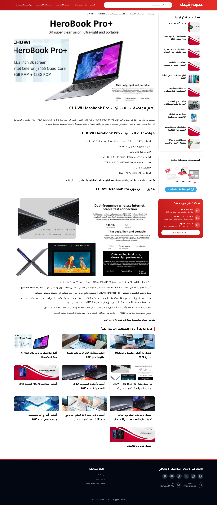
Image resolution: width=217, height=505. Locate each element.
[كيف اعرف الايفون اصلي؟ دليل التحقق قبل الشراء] (194, 53)
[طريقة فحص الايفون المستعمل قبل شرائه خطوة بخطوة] (194, 92)
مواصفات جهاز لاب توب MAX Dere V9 (122, 320)
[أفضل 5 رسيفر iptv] (194, 27)
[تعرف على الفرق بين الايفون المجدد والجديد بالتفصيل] (194, 66)
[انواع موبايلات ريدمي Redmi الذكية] (194, 79)
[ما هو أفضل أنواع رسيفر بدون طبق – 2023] (194, 40)
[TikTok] (179, 476)
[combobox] (136, 5)
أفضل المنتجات (63, 5)
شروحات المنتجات (44, 5)
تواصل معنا (101, 479)
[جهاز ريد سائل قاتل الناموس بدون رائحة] (194, 118)
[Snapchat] (165, 476)
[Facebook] (200, 476)
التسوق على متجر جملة (84, 5)
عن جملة (102, 475)
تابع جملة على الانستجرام (179, 189)
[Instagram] (193, 476)
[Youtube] (172, 476)
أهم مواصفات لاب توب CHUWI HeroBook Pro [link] (106, 14)
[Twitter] (186, 476)
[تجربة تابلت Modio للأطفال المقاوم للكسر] (194, 144)
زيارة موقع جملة (180, 233)
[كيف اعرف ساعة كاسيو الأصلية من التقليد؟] (194, 131)
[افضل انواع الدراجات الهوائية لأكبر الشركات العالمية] (194, 105)
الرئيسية (151, 14)
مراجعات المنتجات (24, 5)
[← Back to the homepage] (191, 5)
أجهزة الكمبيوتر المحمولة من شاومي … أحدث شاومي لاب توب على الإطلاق (104, 180)
